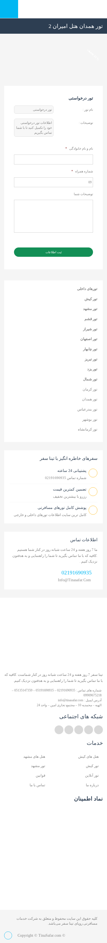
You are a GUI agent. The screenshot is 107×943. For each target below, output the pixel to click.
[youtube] (78, 729)
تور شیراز (90, 329)
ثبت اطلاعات (54, 252)
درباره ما (92, 785)
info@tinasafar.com (74, 580)
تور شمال (90, 379)
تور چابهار (90, 349)
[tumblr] (59, 729)
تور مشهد (90, 309)
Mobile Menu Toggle (9, 9)
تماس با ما (37, 785)
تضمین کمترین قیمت (69, 489)
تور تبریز (91, 359)
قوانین (40, 775)
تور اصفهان (88, 339)
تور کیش (91, 299)
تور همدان (89, 399)
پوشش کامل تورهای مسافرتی (62, 508)
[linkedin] (88, 729)
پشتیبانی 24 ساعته (71, 471)
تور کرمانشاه (87, 429)
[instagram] (68, 729)
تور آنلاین (92, 775)
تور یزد (92, 369)
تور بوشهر (89, 419)
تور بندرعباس (87, 409)
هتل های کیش (88, 756)
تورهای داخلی (87, 289)
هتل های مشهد (34, 756)
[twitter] (98, 729)
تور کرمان (90, 389)
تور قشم (91, 319)
